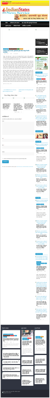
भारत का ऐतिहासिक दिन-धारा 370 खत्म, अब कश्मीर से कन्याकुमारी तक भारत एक (9, 90)
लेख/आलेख (42, 204)
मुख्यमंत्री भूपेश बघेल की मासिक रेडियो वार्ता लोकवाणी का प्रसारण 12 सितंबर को (41, 111)
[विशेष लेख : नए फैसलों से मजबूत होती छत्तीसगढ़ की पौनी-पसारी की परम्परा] (41, 144)
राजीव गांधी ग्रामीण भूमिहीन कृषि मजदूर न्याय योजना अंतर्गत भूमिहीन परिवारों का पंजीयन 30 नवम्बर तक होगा (41, 303)
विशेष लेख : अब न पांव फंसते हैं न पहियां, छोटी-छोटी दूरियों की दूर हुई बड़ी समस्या (41, 180)
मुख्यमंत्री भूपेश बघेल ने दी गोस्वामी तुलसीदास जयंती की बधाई (26, 90)
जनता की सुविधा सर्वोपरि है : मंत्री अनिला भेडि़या (11, 361)
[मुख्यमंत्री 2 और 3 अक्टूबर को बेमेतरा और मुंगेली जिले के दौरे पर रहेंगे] (41, 75)
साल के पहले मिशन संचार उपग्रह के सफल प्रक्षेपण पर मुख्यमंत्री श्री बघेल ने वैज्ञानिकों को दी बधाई (11, 376)
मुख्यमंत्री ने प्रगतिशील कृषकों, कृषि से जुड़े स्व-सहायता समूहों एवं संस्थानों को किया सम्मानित (27, 362)
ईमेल (3, 145)
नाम (3, 138)
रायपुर (45, 263)
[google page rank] (6, 392)
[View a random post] (46, 22)
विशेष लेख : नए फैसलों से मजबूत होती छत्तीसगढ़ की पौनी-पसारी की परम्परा (19, 3)
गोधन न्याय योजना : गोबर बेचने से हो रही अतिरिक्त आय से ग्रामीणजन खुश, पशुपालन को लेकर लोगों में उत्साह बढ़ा (41, 316)
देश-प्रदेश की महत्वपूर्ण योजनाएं (29, 23)
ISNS (11, 53)
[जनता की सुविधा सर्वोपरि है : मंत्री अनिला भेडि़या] (10, 360)
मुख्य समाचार (12, 335)
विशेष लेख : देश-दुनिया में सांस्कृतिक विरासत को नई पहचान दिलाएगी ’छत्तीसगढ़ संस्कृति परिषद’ (41, 170)
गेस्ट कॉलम (38, 204)
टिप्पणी (3, 121)
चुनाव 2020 (8, 25)
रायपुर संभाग (38, 264)
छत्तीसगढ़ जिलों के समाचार (12, 48)
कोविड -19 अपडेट (26, 25)
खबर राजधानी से (6, 48)
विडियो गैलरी (17, 25)
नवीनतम (21, 48)
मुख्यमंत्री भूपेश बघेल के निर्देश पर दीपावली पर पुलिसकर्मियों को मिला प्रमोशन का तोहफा (6, 106)
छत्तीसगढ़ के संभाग (14, 23)
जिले (6, 23)
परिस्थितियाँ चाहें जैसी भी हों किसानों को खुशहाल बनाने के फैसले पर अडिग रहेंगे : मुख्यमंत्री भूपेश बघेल (26, 371)
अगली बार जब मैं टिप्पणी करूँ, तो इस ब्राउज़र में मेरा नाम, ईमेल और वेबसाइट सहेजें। (15, 158)
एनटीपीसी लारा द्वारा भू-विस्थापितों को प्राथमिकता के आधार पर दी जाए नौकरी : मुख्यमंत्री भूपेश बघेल (26, 382)
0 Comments (15, 53)
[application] (41, 42)
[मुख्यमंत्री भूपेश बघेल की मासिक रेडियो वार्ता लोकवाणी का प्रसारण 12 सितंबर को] (41, 105)
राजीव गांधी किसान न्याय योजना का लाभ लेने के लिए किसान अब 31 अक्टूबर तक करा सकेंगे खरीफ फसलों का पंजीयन (41, 268)
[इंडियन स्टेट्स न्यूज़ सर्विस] (3, 22)
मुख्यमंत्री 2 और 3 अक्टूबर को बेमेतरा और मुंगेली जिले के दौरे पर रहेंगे (41, 82)
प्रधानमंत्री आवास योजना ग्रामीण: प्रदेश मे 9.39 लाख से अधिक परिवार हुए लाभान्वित (11, 368)
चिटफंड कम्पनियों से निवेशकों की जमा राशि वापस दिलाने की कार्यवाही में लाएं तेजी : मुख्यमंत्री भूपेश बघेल (11, 340)
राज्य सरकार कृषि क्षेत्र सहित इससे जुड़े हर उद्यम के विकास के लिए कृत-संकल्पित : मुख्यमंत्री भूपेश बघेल (27, 343)
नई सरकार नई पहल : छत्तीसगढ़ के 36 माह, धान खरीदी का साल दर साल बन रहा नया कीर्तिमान (41, 190)
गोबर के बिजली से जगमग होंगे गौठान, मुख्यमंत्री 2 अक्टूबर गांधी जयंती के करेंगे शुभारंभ (41, 101)
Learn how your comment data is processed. (25, 166)
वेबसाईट (3, 151)
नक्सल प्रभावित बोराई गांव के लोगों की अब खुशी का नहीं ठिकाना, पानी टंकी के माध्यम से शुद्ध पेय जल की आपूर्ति (28, 106)
